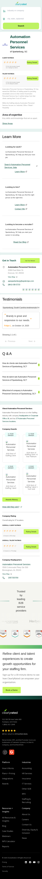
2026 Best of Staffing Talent (10, 487)
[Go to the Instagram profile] (38, 862)
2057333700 (13, 578)
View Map (11, 277)
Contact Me (20, 209)
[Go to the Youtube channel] (34, 862)
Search (21, 26)
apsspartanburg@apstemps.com (21, 281)
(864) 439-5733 (14, 285)
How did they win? (10, 507)
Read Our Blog (19, 242)
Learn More (20, 172)
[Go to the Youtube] (30, 862)
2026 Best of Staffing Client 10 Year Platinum (31, 455)
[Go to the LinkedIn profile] (25, 862)
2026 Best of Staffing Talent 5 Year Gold (31, 487)
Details (32, 62)
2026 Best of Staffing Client (10, 454)
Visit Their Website (30, 260)
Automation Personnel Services (16, 564)
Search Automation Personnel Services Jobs (17, 166)
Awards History (12, 499)
